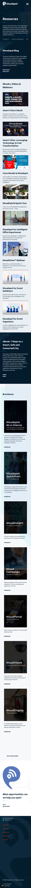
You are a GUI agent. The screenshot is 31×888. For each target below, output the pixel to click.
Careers (4, 865)
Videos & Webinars (17, 39)
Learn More (4, 375)
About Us (5, 849)
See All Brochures (12, 756)
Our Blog (6, 39)
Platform (6, 825)
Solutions (6, 828)
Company (5, 839)
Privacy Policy (6, 885)
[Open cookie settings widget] (2, 885)
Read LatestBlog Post (6, 70)
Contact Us (8, 820)
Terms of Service (7, 884)
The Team (5, 854)
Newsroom (5, 844)
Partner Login (9, 818)
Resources (6, 836)
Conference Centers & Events (9, 873)
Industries (6, 832)
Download (7, 447)
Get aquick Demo (6, 805)
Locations (5, 860)
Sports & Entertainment (8, 868)
